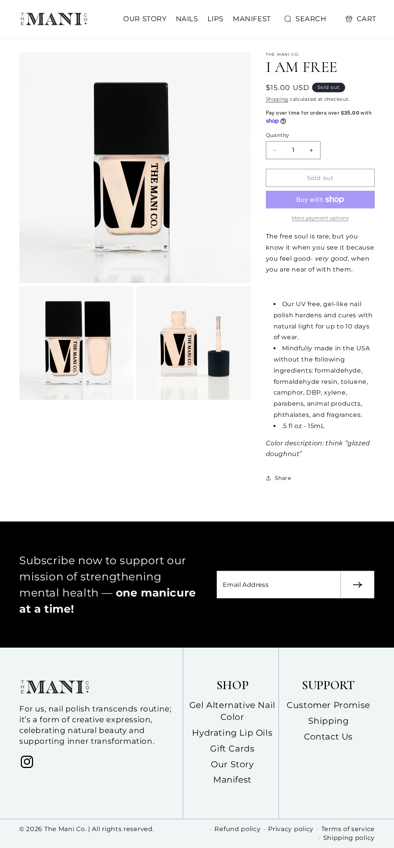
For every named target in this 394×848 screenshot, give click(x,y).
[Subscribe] (357, 584)
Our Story (232, 764)
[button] (307, 18)
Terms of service (348, 829)
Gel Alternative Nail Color (232, 711)
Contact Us (328, 736)
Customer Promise (328, 705)
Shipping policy (349, 837)
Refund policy (237, 829)
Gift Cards (232, 748)
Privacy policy (291, 829)
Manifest (232, 780)
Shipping (277, 99)
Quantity (277, 135)
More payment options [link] (320, 218)
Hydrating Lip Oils (232, 733)
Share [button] (283, 478)
